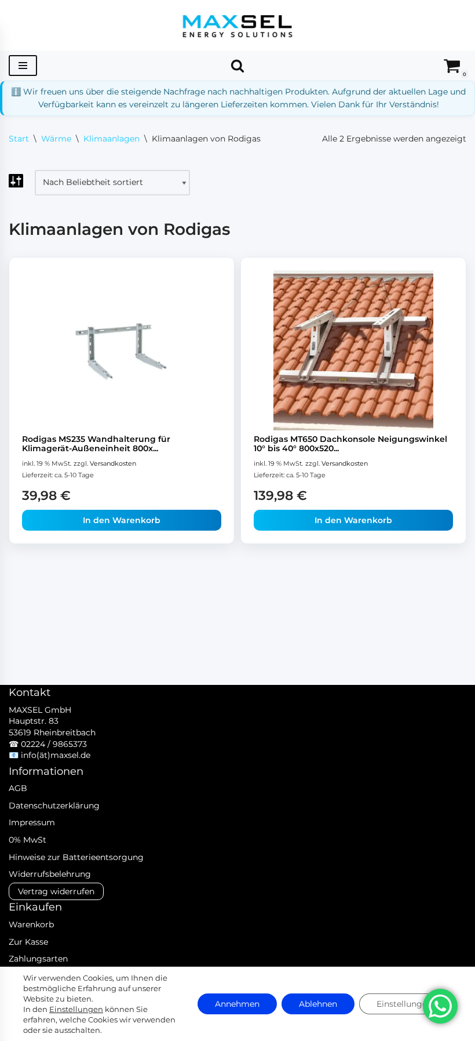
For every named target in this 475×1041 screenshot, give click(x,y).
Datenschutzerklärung (54, 805)
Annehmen (237, 1004)
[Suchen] (237, 65)
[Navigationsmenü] (23, 65)
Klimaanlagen (111, 138)
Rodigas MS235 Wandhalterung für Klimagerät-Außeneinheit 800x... (96, 444)
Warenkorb (31, 924)
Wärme (56, 138)
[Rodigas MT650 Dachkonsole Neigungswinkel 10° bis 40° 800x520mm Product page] (353, 350)
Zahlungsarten (38, 958)
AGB (18, 788)
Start (19, 138)
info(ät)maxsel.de (55, 755)
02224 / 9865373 (54, 744)
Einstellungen (76, 1009)
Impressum (32, 822)
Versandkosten (113, 463)
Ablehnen (318, 1004)
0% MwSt (27, 840)
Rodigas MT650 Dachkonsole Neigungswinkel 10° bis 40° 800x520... (350, 444)
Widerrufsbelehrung (50, 874)
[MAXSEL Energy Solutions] (237, 25)
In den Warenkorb (121, 520)
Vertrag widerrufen (56, 891)
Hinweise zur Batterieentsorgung (76, 857)
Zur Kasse (28, 942)
